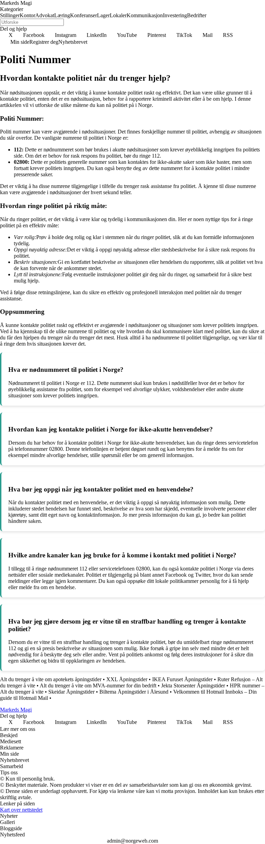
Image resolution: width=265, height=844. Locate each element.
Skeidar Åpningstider (71, 692)
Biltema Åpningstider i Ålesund (133, 692)
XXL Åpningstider (126, 679)
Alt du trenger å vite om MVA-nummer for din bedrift (98, 685)
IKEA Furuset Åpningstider (182, 679)
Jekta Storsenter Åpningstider (193, 685)
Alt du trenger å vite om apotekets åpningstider (50, 679)
